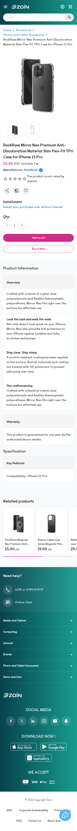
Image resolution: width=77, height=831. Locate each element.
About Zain (54, 821)
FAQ (19, 821)
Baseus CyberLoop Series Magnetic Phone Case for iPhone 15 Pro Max (51, 542)
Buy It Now (38, 249)
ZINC (9, 810)
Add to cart (38, 238)
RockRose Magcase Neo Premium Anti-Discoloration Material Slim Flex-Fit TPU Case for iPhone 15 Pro (18, 542)
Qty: (6, 217)
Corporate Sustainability (33, 810)
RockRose (31, 170)
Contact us (34, 821)
